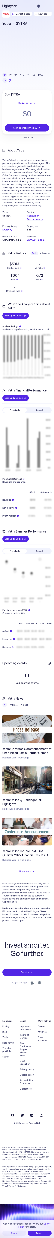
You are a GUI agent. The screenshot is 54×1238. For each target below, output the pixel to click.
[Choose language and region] (39, 6)
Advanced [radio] (45, 253)
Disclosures (26, 1088)
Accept (40, 1233)
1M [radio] (16, 75)
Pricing (5, 1026)
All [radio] (5, 705)
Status (6, 1056)
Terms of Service (24, 1036)
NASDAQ (7, 229)
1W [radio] (10, 75)
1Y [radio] (29, 75)
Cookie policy (27, 1075)
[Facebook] (13, 1115)
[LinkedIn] (32, 1115)
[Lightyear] (9, 6)
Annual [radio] (39, 410)
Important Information (26, 1028)
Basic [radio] (34, 253)
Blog (4, 1032)
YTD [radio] (22, 75)
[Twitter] (22, 1115)
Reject (14, 1233)
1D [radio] (5, 75)
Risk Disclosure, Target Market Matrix (25, 1049)
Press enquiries (42, 1039)
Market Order (25, 103)
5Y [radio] (34, 75)
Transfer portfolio (7, 1050)
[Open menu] (49, 6)
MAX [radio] (40, 75)
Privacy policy (27, 1069)
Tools (5, 1037)
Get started (27, 972)
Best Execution (25, 1062)
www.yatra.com (36, 239)
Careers (42, 1026)
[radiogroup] (23, 75)
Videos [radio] (24, 705)
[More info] (49, 663)
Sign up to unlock (14, 315)
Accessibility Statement (26, 1082)
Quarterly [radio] (15, 410)
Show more (25, 871)
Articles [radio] (14, 705)
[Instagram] (41, 1115)
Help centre (8, 1042)
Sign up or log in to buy (25, 128)
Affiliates (42, 1032)
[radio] (4, 80)
